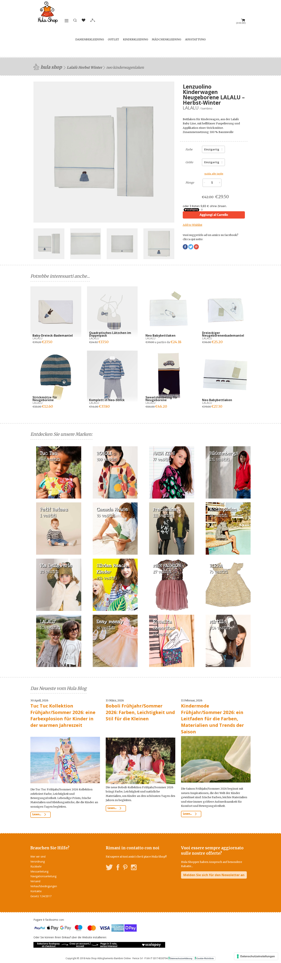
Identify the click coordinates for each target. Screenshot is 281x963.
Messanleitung (39, 871)
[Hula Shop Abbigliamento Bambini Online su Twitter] (109, 868)
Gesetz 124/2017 (40, 896)
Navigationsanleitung (43, 876)
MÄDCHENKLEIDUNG (166, 39)
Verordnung (37, 861)
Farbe (188, 149)
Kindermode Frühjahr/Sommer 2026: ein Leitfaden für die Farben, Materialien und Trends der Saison (212, 718)
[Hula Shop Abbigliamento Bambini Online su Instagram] (133, 868)
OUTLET (113, 39)
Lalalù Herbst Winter (84, 67)
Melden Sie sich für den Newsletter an (213, 875)
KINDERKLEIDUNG (135, 39)
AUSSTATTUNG (195, 39)
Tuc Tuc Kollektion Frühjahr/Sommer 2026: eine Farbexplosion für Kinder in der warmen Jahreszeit (62, 715)
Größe (189, 162)
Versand (35, 881)
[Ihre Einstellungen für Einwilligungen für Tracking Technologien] (256, 956)
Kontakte (36, 891)
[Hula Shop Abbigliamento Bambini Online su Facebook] (117, 868)
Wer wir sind (37, 856)
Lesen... (37, 814)
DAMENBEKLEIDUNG (89, 39)
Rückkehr (36, 866)
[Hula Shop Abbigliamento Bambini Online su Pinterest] (125, 868)
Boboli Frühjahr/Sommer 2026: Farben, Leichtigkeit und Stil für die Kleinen (140, 712)
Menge (189, 182)
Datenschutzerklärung (181, 958)
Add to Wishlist (192, 225)
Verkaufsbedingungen (43, 886)
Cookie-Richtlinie (205, 958)
